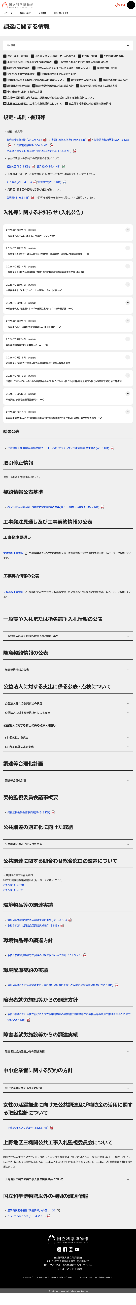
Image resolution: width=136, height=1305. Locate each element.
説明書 (18, 197)
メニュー (131, 5)
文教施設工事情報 (13, 553)
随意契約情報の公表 (18, 68)
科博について (25, 13)
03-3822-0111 (64, 1269)
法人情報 (42, 13)
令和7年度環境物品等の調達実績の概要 (37, 920)
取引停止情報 (89, 56)
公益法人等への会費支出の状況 (23, 703)
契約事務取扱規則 (24, 139)
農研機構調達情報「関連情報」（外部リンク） (31, 1210)
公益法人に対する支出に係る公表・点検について (63, 68)
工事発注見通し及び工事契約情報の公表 (29, 62)
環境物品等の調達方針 (115, 80)
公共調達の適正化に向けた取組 (58, 74)
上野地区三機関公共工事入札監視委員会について (34, 103)
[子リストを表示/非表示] (68, 45)
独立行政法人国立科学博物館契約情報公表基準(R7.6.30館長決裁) (53, 507)
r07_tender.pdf (26, 1216)
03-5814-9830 (13, 885)
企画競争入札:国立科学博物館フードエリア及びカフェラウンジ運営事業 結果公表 (58, 448)
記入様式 (49, 166)
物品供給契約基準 (68, 139)
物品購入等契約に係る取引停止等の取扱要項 (39, 151)
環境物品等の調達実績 (83, 80)
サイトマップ (28, 1277)
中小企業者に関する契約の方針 (24, 91)
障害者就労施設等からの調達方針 (54, 86)
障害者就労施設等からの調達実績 (98, 86)
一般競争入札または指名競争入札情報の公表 (83, 62)
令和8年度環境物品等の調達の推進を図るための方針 (44, 955)
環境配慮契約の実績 (18, 86)
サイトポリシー (41, 1277)
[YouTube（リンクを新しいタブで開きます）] (77, 1249)
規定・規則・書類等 (17, 56)
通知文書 (18, 166)
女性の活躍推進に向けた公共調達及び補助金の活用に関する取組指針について (50, 97)
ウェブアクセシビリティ (83, 1277)
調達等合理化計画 (107, 68)
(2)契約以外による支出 (19, 746)
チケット (122, 5)
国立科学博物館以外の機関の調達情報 (90, 103)
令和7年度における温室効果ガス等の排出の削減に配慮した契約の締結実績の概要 (60, 985)
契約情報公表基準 (114, 56)
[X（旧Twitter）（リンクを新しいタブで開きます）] (59, 1249)
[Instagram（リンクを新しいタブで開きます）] (71, 1249)
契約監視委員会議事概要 (21, 74)
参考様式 (49, 182)
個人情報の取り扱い (103, 1277)
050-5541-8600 (59, 1265)
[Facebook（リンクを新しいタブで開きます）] (65, 1249)
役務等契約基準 (32, 145)
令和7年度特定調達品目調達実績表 (33, 925)
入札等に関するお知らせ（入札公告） (55, 56)
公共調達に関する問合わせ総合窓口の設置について (36, 80)
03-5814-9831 (13, 890)
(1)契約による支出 (16, 737)
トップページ (7, 13)
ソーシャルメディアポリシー (61, 1277)
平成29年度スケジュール (28, 1127)
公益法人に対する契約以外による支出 (27, 712)
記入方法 (19, 182)
